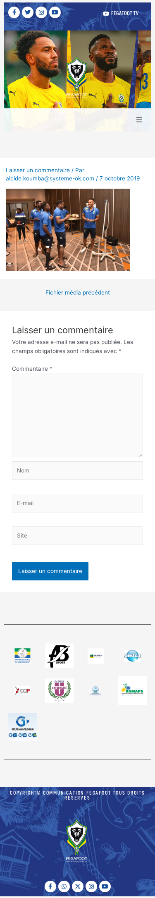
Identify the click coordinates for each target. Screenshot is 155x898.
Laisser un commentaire (38, 170)
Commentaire (32, 368)
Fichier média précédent (77, 293)
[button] (139, 119)
